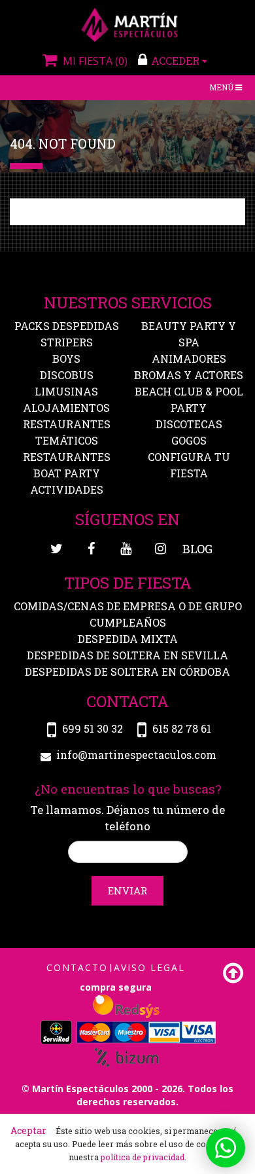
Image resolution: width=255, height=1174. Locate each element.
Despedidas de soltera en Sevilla (127, 655)
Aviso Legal (149, 967)
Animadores (189, 358)
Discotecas (189, 424)
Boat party (66, 473)
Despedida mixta (128, 639)
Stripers (67, 342)
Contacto (77, 967)
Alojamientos (66, 407)
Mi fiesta (93, 61)
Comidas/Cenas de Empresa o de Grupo (128, 606)
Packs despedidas (66, 326)
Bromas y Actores (188, 375)
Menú (227, 88)
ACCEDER (176, 60)
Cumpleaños (128, 622)
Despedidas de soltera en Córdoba (127, 671)
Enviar (127, 890)
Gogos (189, 440)
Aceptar (28, 1130)
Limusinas (66, 391)
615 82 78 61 (181, 729)
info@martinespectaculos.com (136, 755)
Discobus (67, 375)
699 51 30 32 (92, 729)
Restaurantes (66, 457)
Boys (66, 358)
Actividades (66, 489)
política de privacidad (142, 1157)
